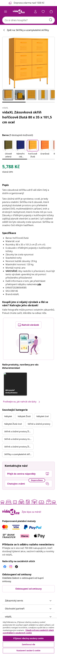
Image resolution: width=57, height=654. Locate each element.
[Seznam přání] (43, 11)
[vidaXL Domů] (19, 12)
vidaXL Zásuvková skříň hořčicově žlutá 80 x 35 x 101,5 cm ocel (27, 117)
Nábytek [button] (8, 416)
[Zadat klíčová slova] (50, 20)
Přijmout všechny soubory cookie (28, 638)
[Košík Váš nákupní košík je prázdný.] (51, 11)
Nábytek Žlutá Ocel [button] (13, 424)
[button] (8, 149)
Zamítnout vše (28, 644)
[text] (11, 167)
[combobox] (28, 20)
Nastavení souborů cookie (28, 650)
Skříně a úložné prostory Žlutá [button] (18, 431)
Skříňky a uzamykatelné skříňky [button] (18, 454)
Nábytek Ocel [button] (42, 416)
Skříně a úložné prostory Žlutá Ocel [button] (18, 446)
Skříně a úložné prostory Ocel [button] (18, 439)
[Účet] (35, 11)
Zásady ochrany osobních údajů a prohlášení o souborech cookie (28, 631)
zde (39, 284)
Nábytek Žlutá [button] (24, 416)
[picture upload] (28, 344)
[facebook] (4, 566)
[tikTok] (16, 566)
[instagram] (10, 566)
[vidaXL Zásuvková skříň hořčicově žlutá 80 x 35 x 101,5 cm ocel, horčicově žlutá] (28, 63)
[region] (28, 636)
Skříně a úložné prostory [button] (39, 424)
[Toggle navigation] (5, 11)
